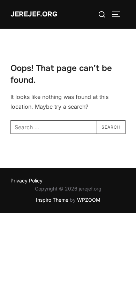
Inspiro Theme (52, 200)
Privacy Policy (26, 181)
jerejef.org (34, 14)
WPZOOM (88, 200)
